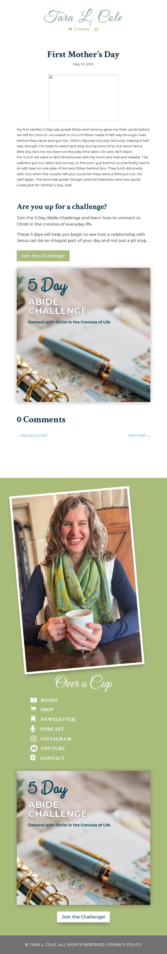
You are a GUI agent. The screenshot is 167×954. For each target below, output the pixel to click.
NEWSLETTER (58, 719)
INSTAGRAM (56, 739)
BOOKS (49, 700)
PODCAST (52, 729)
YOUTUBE (53, 748)
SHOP (47, 709)
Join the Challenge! (43, 255)
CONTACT (53, 758)
